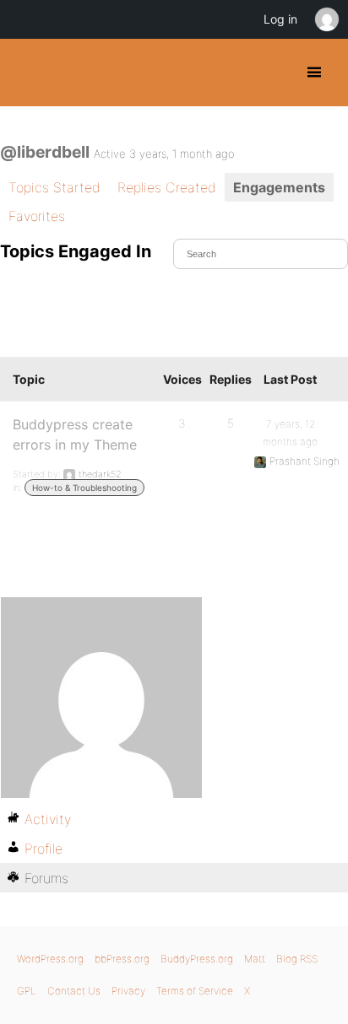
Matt (254, 958)
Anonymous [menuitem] (326, 19)
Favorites (36, 215)
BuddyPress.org (27, 72)
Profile (43, 848)
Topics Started (54, 187)
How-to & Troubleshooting (84, 487)
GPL (26, 990)
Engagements (279, 187)
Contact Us (74, 990)
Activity (47, 819)
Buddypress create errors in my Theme (75, 434)
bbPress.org (122, 958)
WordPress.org (50, 958)
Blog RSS (297, 958)
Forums (46, 878)
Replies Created (166, 187)
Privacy (128, 990)
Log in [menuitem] (280, 19)
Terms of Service (194, 990)
